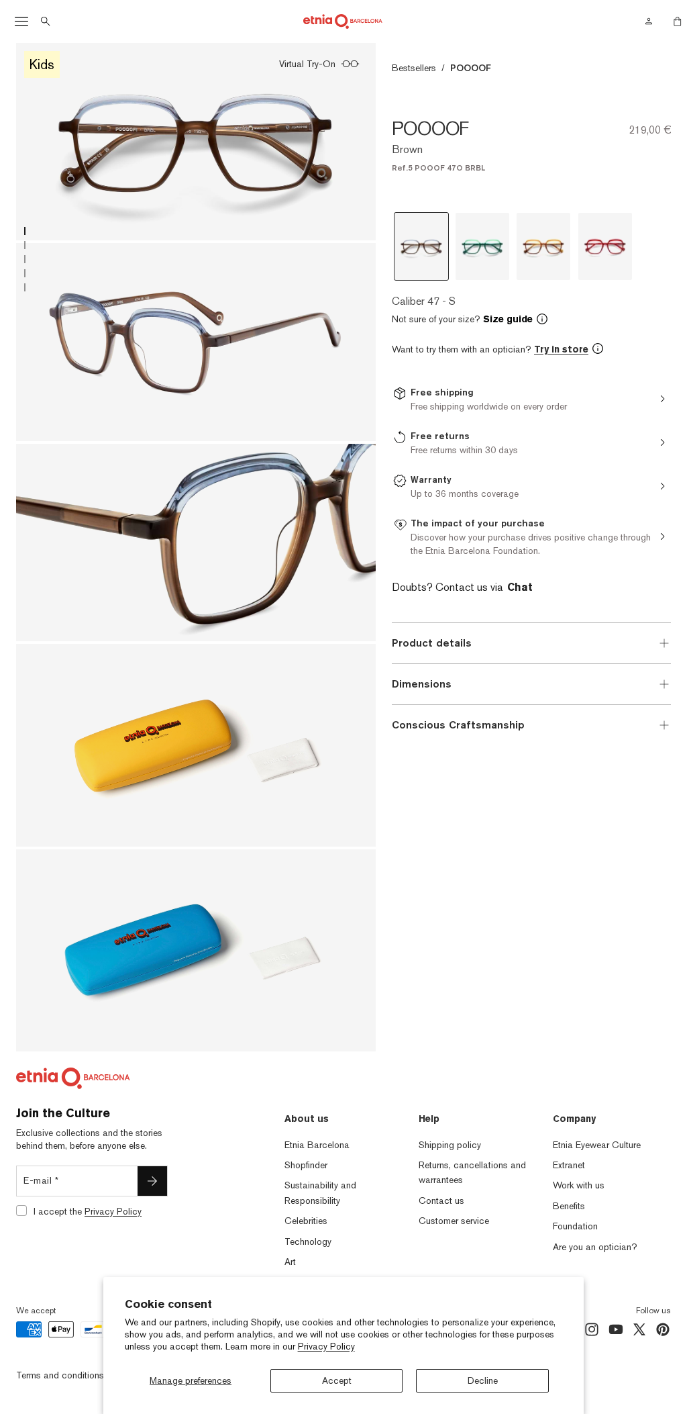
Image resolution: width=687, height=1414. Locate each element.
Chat (520, 587)
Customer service (454, 1220)
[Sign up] (152, 1181)
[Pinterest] (663, 1329)
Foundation (575, 1226)
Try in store (561, 349)
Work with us (578, 1185)
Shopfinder (305, 1165)
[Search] (46, 21)
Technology (307, 1241)
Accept (337, 1380)
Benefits (569, 1205)
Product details (432, 643)
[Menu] (21, 21)
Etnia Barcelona (317, 1144)
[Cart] (674, 21)
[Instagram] (592, 1329)
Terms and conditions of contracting (89, 1375)
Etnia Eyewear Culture (597, 1144)
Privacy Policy (326, 1346)
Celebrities (305, 1220)
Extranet (569, 1165)
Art (290, 1261)
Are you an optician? (595, 1246)
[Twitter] (639, 1329)
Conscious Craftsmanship (458, 724)
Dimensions (422, 683)
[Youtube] (616, 1329)
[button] (531, 319)
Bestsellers (414, 67)
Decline (483, 1380)
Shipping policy (450, 1144)
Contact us (441, 1200)
